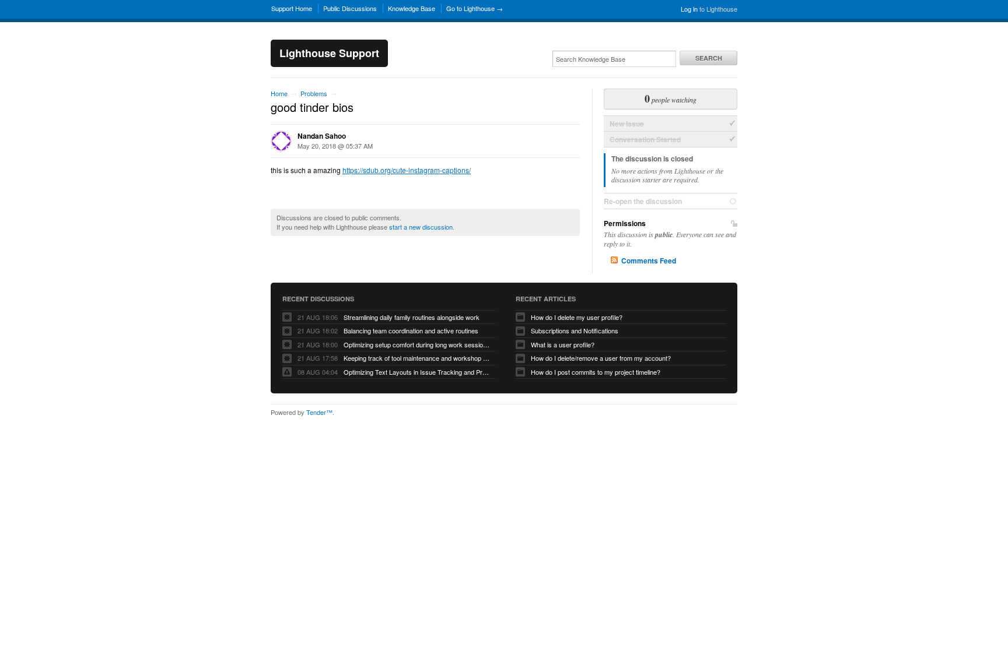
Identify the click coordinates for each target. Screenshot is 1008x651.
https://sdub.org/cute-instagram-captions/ (406, 170)
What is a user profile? (562, 344)
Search (708, 58)
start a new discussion (421, 226)
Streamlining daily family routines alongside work (412, 317)
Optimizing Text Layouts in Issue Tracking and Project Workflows (416, 371)
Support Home (291, 8)
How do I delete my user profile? (576, 317)
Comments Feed (648, 260)
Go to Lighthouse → (474, 8)
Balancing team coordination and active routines (411, 330)
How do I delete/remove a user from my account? (601, 358)
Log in (689, 8)
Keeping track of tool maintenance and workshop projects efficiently (416, 358)
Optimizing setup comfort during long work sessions (416, 344)
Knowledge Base (411, 8)
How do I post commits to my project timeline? (595, 371)
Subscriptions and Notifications (574, 330)
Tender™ (319, 412)
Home (279, 93)
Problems (313, 93)
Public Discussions (350, 8)
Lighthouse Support (329, 53)
